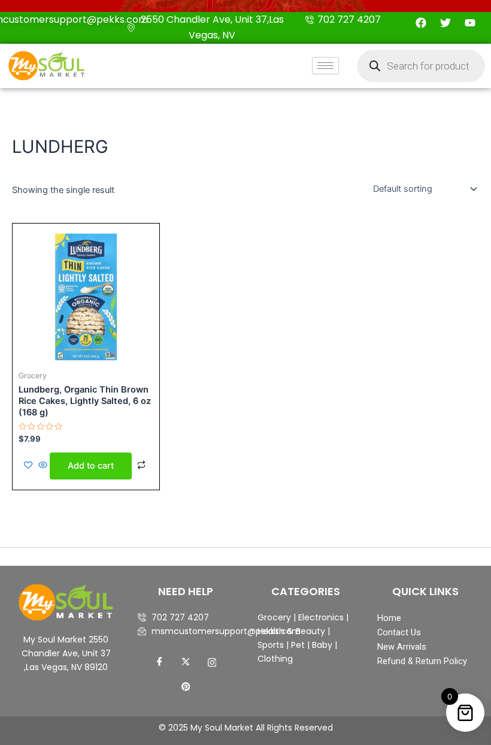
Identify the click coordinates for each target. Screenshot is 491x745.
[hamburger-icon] (325, 65)
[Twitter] (186, 662)
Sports (270, 645)
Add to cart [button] (91, 465)
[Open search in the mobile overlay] (421, 66)
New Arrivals (401, 646)
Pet (297, 645)
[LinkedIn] (212, 662)
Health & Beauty (291, 631)
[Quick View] (43, 465)
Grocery (275, 617)
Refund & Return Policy (422, 661)
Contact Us (399, 632)
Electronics (321, 617)
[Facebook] (159, 662)
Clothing (275, 659)
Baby (321, 645)
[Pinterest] (186, 686)
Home (389, 618)
